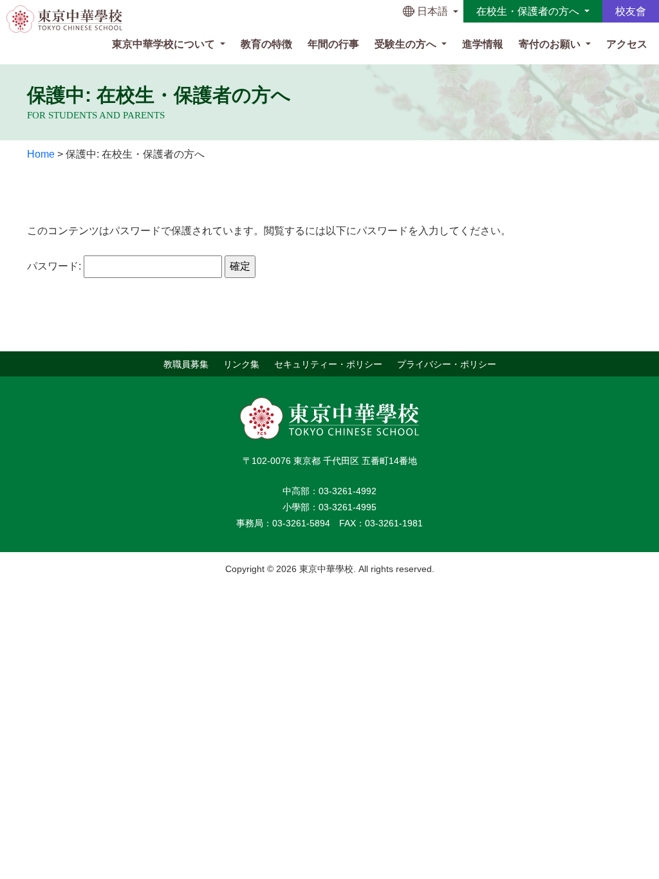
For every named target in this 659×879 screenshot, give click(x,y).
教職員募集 (186, 363)
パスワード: (55, 266)
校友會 (630, 11)
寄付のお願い (551, 44)
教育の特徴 (266, 44)
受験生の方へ (407, 44)
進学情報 (482, 44)
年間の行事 (333, 44)
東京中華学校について (165, 44)
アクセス (626, 44)
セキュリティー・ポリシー (328, 363)
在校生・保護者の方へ (529, 11)
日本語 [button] (432, 11)
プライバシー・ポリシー (446, 363)
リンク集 (241, 363)
